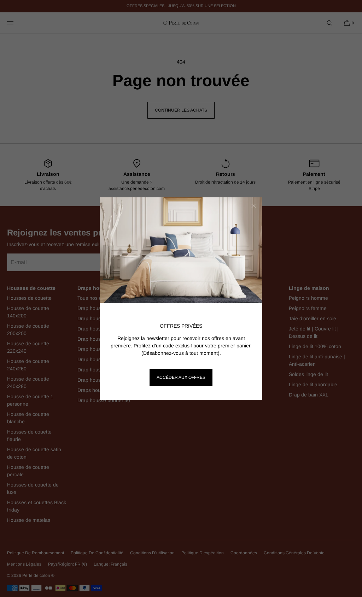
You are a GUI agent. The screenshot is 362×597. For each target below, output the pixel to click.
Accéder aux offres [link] (181, 377)
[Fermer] (253, 206)
